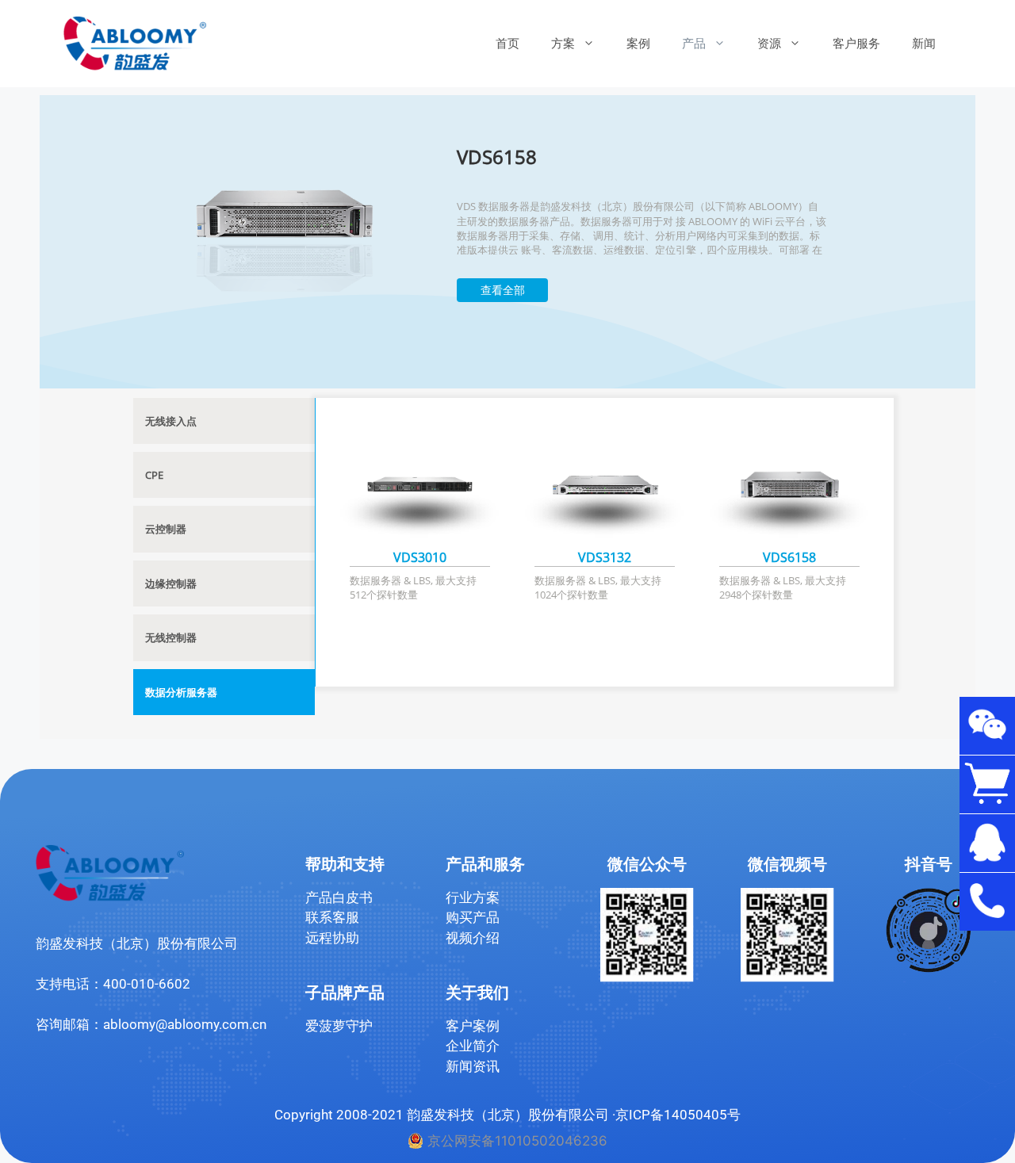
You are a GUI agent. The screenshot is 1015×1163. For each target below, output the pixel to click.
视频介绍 (473, 938)
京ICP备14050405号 (678, 1115)
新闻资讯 (473, 1066)
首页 (507, 43)
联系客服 (332, 917)
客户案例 (473, 1026)
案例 (638, 43)
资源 (769, 43)
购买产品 (473, 917)
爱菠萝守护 (339, 1026)
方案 (563, 43)
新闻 (924, 43)
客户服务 (856, 43)
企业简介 (473, 1046)
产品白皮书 (339, 897)
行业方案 (473, 897)
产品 (694, 43)
